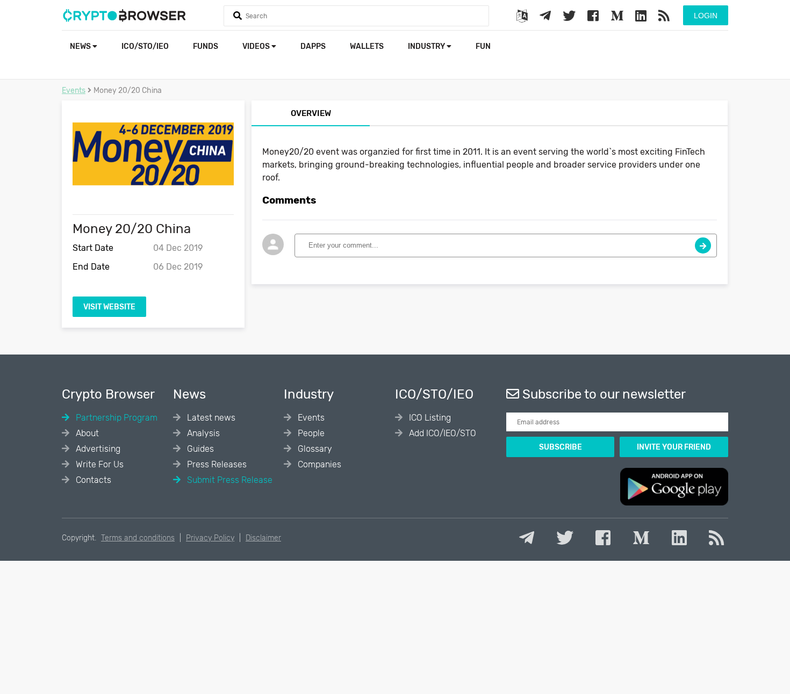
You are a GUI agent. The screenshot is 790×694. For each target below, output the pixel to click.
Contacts (92, 480)
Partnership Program (115, 418)
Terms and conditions (138, 538)
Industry (427, 46)
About (86, 433)
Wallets (367, 46)
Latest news (210, 418)
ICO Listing (429, 418)
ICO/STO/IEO (145, 46)
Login (705, 15)
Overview (311, 113)
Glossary (314, 449)
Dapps (313, 46)
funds (205, 46)
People (310, 433)
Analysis (202, 433)
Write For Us (99, 464)
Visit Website (109, 307)
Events (73, 90)
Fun (483, 46)
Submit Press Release (228, 480)
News (81, 46)
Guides (199, 449)
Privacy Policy (210, 538)
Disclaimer (263, 538)
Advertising (97, 449)
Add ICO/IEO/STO (441, 433)
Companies (318, 464)
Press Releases (216, 464)
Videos (256, 46)
